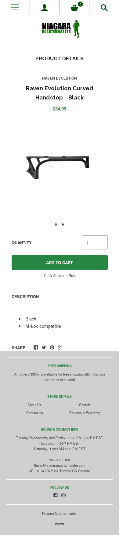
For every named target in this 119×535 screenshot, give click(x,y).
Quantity (22, 242)
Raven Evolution (59, 78)
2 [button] (63, 224)
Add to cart (59, 262)
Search (84, 404)
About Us (34, 404)
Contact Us (34, 412)
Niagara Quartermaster (59, 513)
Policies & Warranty (84, 412)
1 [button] (56, 224)
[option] (59, 167)
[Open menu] (15, 7)
